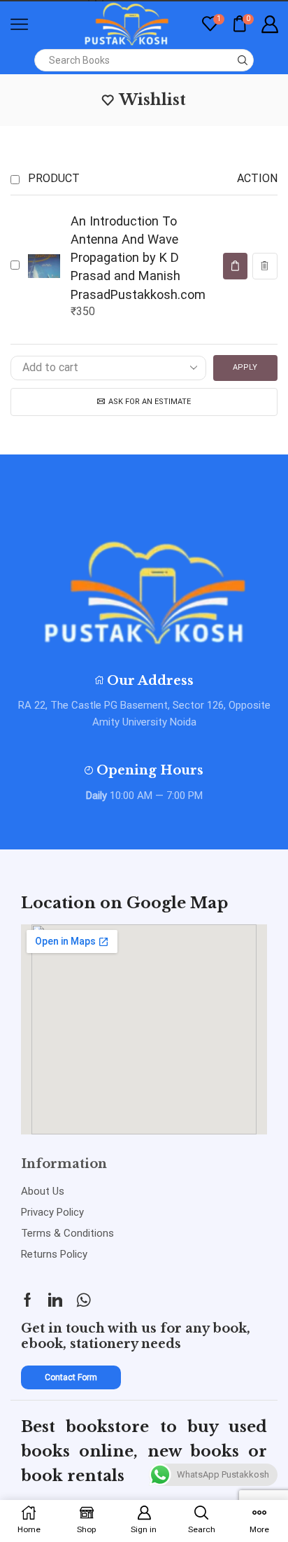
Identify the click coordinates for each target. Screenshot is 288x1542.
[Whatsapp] (83, 1300)
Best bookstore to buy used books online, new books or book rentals (144, 1451)
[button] (235, 266)
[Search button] (242, 60)
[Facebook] (27, 1300)
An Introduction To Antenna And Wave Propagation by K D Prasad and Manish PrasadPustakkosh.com (138, 257)
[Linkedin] (55, 1300)
